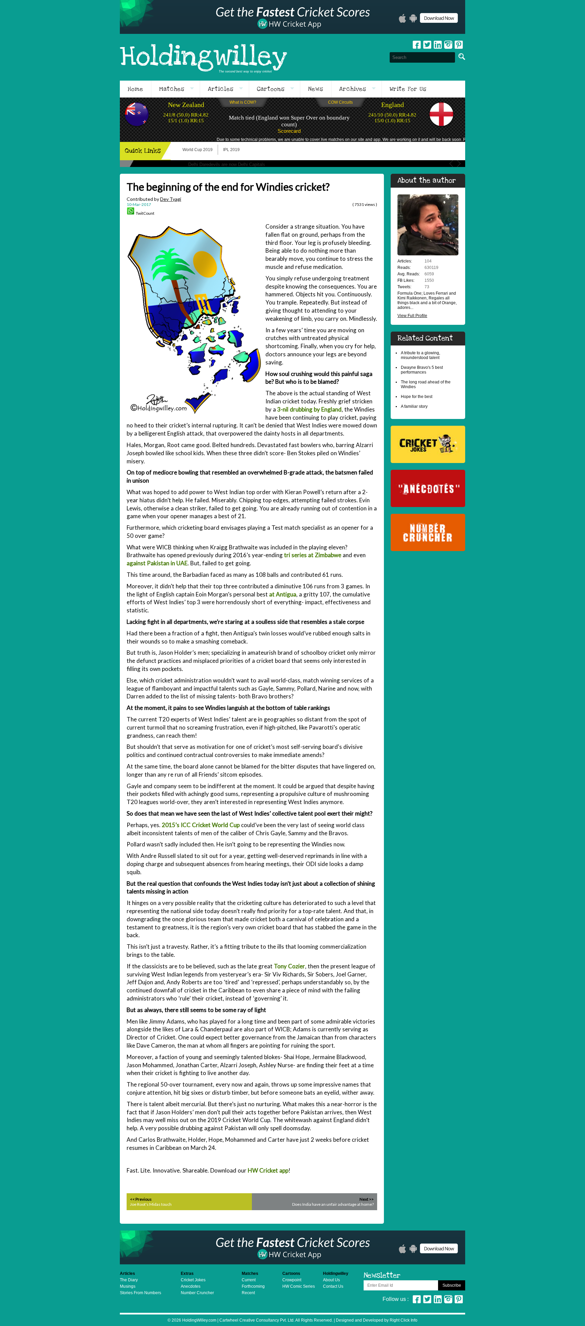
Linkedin (438, 45)
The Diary (129, 1280)
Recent (248, 1292)
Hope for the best (416, 396)
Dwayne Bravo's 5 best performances (422, 370)
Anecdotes (190, 1286)
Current (249, 1280)
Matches (172, 89)
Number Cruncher (197, 1292)
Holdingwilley (203, 57)
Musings (127, 1286)
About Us (331, 1280)
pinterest (459, 45)
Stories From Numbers (140, 1292)
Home (135, 89)
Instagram (448, 45)
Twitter (427, 45)
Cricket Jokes (193, 1280)
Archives (352, 89)
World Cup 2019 (197, 149)
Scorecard (289, 131)
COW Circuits (340, 102)
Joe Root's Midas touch (151, 1204)
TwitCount (145, 213)
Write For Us (408, 89)
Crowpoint (291, 1280)
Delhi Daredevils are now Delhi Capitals (226, 164)
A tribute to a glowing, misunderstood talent (420, 355)
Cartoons (271, 89)
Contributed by (154, 199)
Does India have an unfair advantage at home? (333, 1204)
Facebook (417, 45)
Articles (221, 89)
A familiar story (414, 406)
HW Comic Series (298, 1286)
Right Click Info (403, 1320)
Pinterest (459, 1299)
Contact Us (333, 1286)
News (315, 89)
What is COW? (243, 102)
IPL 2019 (231, 149)
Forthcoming (253, 1286)
